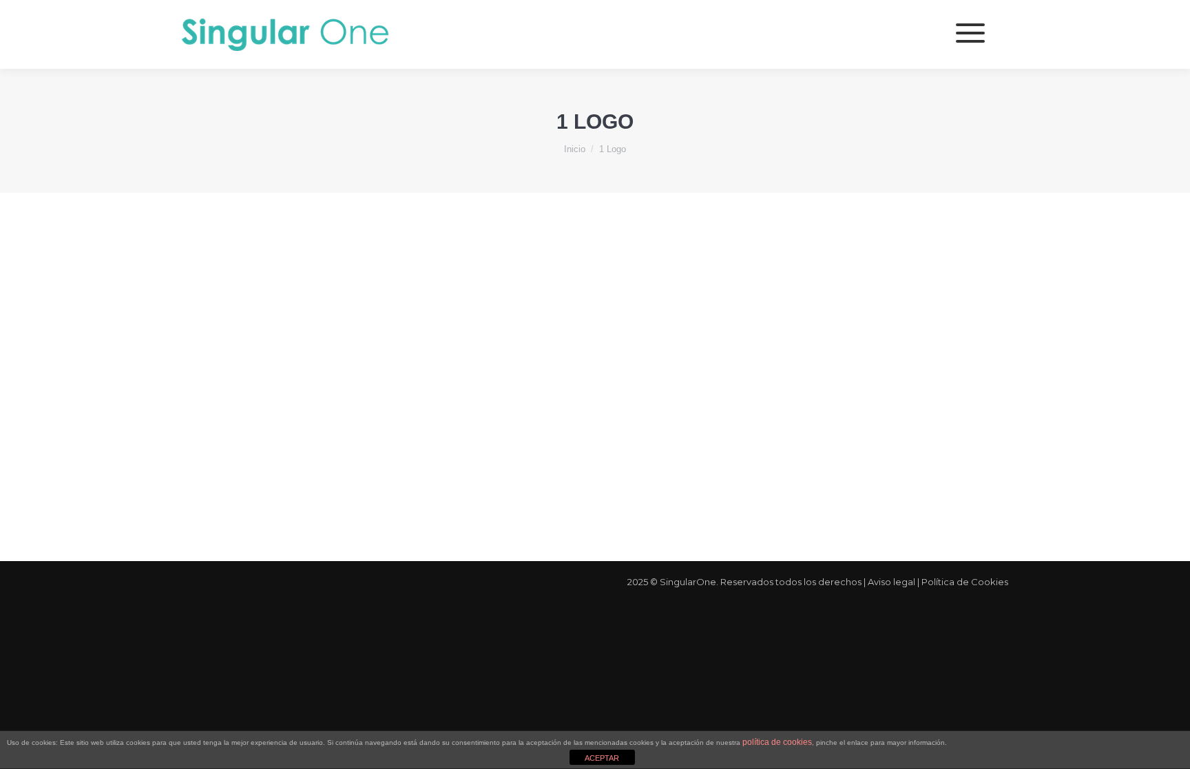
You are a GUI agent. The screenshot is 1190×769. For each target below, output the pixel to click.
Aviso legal (891, 581)
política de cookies (777, 742)
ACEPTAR (602, 758)
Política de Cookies (964, 581)
